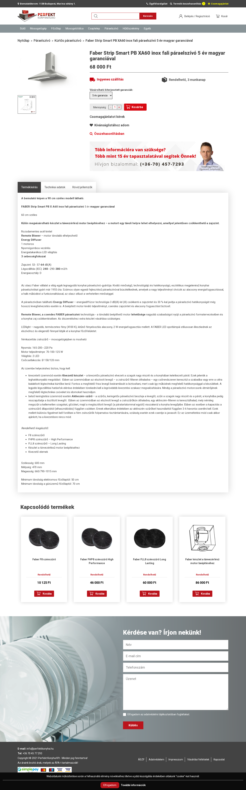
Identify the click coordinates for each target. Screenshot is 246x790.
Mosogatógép (38, 28)
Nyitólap (23, 40)
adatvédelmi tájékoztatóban (160, 714)
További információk (133, 785)
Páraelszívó (111, 28)
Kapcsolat (219, 759)
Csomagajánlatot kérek (107, 117)
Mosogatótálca (75, 28)
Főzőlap (56, 28)
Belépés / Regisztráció (197, 16)
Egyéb (147, 28)
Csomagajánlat (219, 3)
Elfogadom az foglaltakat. (159, 714)
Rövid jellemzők (82, 187)
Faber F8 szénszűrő (44, 559)
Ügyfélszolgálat (157, 3)
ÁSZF (141, 759)
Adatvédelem (156, 759)
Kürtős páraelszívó (68, 40)
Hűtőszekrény (131, 28)
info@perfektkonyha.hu (40, 748)
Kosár (224, 16)
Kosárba (137, 107)
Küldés (133, 725)
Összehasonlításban (108, 134)
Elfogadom (109, 785)
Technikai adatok (54, 187)
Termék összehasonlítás (188, 3)
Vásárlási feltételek (198, 759)
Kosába (47, 593)
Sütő (23, 28)
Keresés (148, 16)
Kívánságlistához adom (111, 125)
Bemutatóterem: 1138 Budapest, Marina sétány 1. (47, 3)
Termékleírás (29, 187)
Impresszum (176, 759)
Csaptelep (94, 28)
